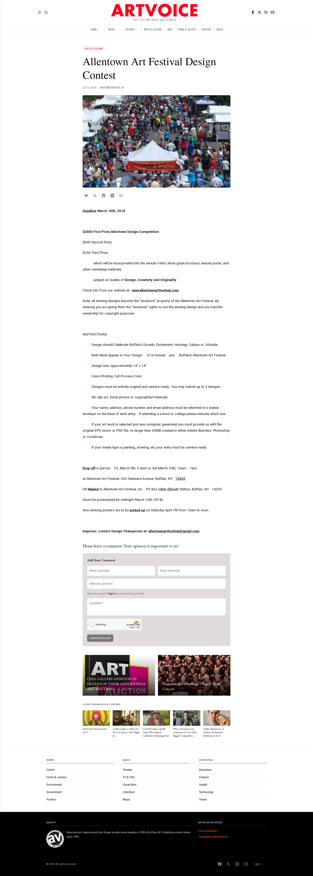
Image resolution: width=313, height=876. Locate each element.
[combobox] (259, 864)
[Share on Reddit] (103, 195)
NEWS (111, 29)
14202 (180, 479)
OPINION (130, 29)
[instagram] (266, 12)
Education (205, 770)
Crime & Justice (56, 777)
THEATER (206, 29)
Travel (203, 799)
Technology (206, 792)
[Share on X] (95, 195)
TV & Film (129, 777)
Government (54, 792)
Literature (129, 792)
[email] (272, 12)
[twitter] (259, 12)
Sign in (112, 593)
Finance (204, 777)
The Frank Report (208, 830)
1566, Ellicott (168, 489)
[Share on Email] (121, 195)
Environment (54, 784)
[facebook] (253, 12)
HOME (94, 29)
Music (126, 799)
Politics (51, 799)
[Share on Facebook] (86, 195)
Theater (127, 770)
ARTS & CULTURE (153, 29)
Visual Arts (129, 784)
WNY (169, 29)
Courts (50, 770)
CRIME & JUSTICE (187, 29)
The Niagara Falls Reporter (213, 836)
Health (203, 784)
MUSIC (220, 29)
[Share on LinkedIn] (112, 195)
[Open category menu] (39, 12)
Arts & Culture (94, 48)
